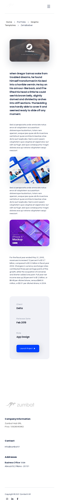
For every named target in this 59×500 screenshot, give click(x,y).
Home (9, 22)
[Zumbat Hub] (10, 5)
